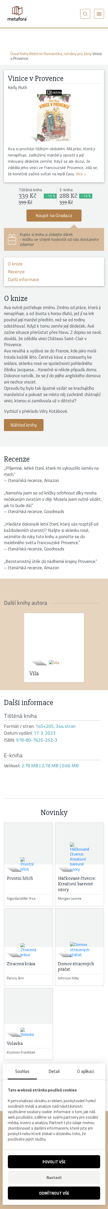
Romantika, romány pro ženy (67, 54)
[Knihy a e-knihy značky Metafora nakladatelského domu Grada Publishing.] (17, 13)
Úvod (14, 54)
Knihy (24, 54)
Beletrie (36, 54)
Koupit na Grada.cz (54, 215)
